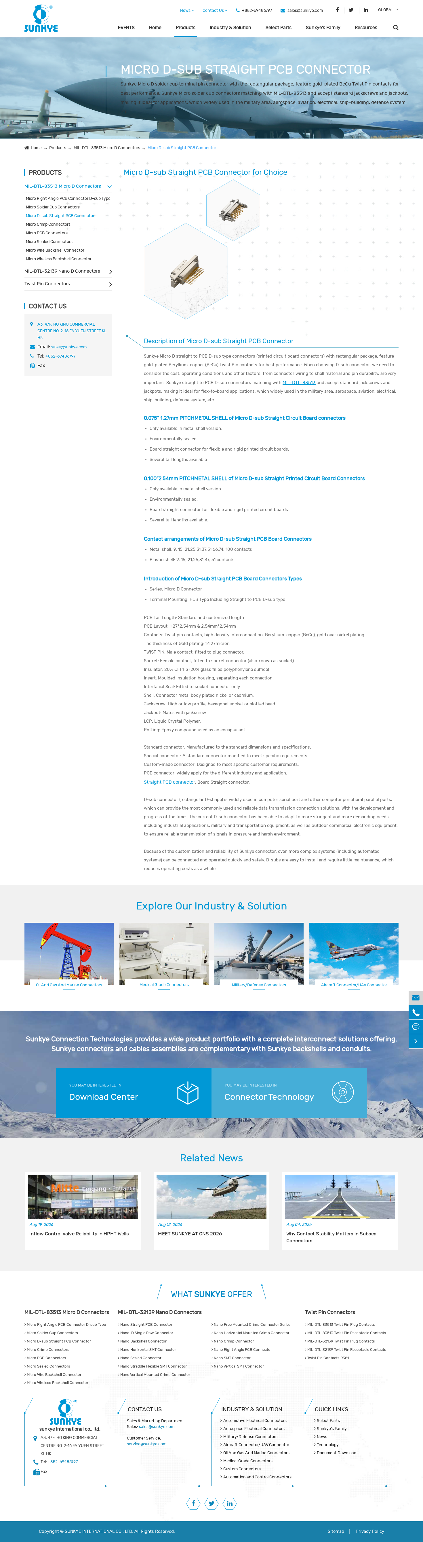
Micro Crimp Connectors (48, 224)
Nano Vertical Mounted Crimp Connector (154, 1374)
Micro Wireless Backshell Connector (59, 259)
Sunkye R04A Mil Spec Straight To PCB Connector (233, 205)
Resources (366, 27)
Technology (328, 1444)
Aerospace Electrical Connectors (254, 1428)
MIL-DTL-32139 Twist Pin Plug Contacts (340, 1341)
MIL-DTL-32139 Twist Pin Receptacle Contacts (346, 1349)
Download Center (103, 1097)
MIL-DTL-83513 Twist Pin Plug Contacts (340, 1324)
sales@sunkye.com (305, 10)
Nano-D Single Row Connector (146, 1333)
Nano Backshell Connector (143, 1341)
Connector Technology (269, 1097)
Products (185, 27)
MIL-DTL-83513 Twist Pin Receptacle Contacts (346, 1333)
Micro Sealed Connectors (49, 241)
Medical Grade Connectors (164, 984)
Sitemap (336, 1531)
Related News (211, 1158)
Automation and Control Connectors (257, 1477)
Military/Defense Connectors (259, 985)
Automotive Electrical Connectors (255, 1420)
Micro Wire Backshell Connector (55, 250)
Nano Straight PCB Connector (145, 1324)
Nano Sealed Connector (140, 1358)
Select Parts (278, 27)
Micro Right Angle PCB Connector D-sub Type (68, 198)
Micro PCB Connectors (47, 233)
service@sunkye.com (146, 1444)
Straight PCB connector (169, 782)
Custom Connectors (354, 984)
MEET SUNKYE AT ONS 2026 (190, 1234)
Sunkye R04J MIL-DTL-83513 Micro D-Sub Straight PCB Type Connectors (186, 266)
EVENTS (126, 27)
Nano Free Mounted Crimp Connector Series (252, 1324)
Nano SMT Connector (232, 1358)
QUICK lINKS (331, 1409)
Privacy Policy (370, 1531)
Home (155, 27)
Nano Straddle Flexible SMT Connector (153, 1366)
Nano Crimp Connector (233, 1341)
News (185, 10)
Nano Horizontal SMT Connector (147, 1349)
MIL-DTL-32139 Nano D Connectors (62, 271)
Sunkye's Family (323, 27)
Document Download (336, 1452)
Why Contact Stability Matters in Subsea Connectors (331, 1237)
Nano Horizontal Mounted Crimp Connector (251, 1333)
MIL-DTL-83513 (299, 382)
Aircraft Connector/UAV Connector (256, 1444)
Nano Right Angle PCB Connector (242, 1349)
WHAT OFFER (211, 1294)
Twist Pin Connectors (47, 283)
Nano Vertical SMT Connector (238, 1366)
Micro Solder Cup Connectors (53, 207)
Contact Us (214, 10)
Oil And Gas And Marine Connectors (69, 985)
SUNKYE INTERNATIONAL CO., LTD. (99, 1531)
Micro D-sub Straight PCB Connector (182, 147)
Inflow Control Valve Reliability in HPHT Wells (79, 1234)
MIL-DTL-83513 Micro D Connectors (107, 147)
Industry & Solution (230, 27)
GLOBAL (386, 9)
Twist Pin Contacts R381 (327, 1358)
